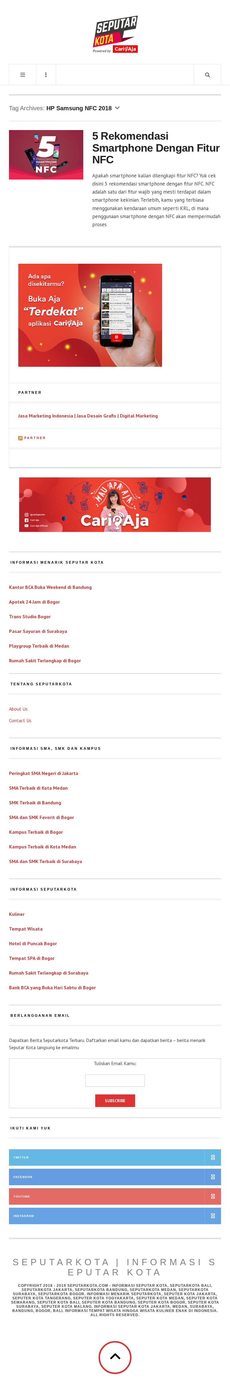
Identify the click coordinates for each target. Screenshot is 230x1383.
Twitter (21, 1157)
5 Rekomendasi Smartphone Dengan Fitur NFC (156, 148)
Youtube (21, 1196)
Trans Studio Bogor (30, 616)
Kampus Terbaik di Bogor (36, 832)
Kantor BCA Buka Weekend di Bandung (50, 587)
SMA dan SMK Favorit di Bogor (41, 817)
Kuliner (17, 914)
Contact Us (20, 720)
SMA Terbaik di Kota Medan (38, 788)
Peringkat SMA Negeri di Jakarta (43, 773)
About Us (18, 709)
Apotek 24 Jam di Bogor (34, 602)
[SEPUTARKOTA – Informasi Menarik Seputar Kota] (115, 31)
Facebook (23, 1177)
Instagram (23, 1216)
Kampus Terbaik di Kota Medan (42, 847)
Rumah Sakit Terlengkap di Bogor (45, 660)
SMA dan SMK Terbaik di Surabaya (45, 861)
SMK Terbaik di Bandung (35, 803)
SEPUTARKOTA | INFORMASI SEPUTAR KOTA (115, 1267)
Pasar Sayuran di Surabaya (38, 631)
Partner (35, 438)
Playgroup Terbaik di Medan (39, 646)
